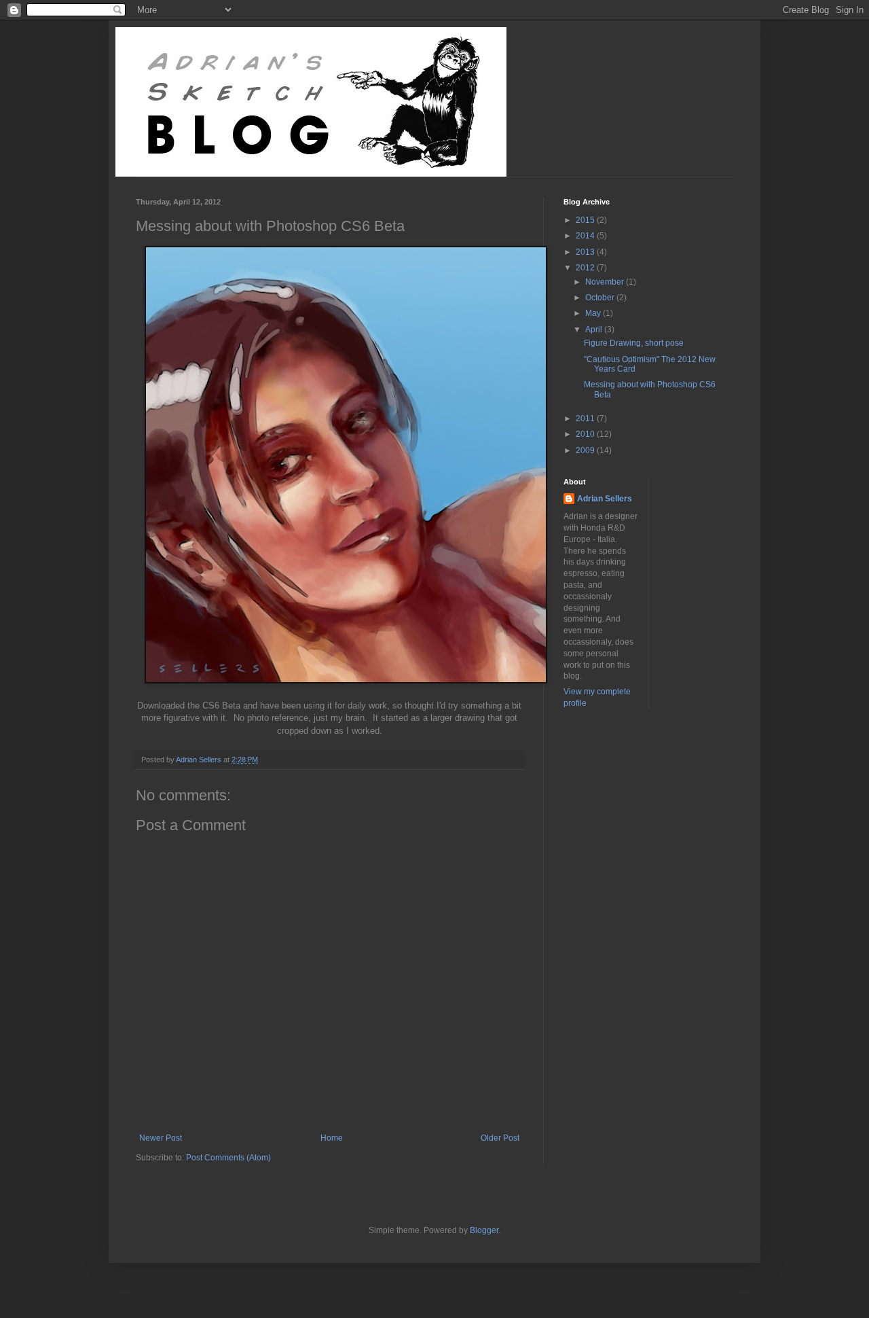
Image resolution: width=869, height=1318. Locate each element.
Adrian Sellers (604, 498)
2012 (586, 267)
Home (331, 1138)
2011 (586, 418)
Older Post (500, 1138)
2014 (586, 236)
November (605, 282)
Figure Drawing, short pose (634, 343)
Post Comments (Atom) (228, 1157)
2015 (586, 220)
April (594, 329)
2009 (586, 450)
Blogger (484, 1230)
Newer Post (160, 1138)
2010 (586, 434)
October (600, 297)
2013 (586, 252)
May (594, 313)
